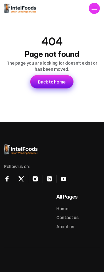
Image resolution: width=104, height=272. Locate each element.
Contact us (67, 217)
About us (65, 226)
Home (62, 208)
